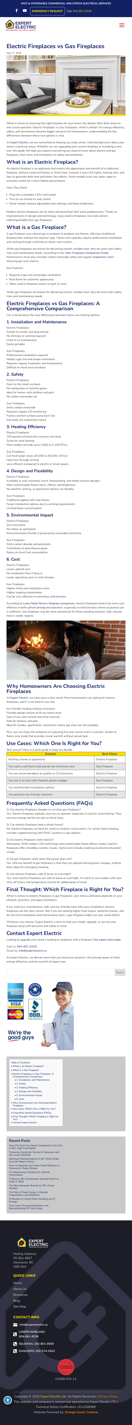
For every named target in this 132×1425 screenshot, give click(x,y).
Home (17, 1283)
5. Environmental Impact (29, 1095)
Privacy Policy (108, 1396)
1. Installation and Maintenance (33, 1080)
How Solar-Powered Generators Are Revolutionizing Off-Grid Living (28, 1207)
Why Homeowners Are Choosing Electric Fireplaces (35, 1104)
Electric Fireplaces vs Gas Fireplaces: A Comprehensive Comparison (33, 1075)
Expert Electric (19, 142)
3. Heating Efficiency (27, 1087)
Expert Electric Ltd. (54, 1396)
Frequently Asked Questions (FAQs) (32, 1112)
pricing (41, 607)
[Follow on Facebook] (16, 10)
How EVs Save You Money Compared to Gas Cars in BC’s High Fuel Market (36, 1147)
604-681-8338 (27, 946)
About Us (20, 1289)
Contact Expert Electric (25, 1122)
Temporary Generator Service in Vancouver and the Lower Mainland (34, 1154)
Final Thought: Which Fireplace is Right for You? (35, 1118)
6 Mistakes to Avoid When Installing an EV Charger (32, 1200)
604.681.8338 (82, 11)
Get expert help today (107, 940)
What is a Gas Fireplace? (26, 1070)
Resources (20, 1295)
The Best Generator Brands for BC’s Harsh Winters (32, 1187)
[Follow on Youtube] (24, 10)
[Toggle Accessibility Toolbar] (8, 1400)
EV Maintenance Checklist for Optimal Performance (29, 1174)
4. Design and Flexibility (29, 1091)
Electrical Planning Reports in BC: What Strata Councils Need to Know (34, 1160)
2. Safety (21, 1083)
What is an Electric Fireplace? (28, 1066)
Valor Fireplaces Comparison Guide (86, 253)
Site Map (19, 1306)
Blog (16, 1301)
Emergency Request (47, 11)
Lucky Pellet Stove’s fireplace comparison (48, 603)
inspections (99, 257)
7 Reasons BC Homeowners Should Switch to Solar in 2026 (34, 1180)
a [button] (122, 25)
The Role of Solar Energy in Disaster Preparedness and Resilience (28, 1194)
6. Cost (20, 1099)
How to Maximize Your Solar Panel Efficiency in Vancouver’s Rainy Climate (34, 1167)
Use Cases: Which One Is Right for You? (34, 1109)
